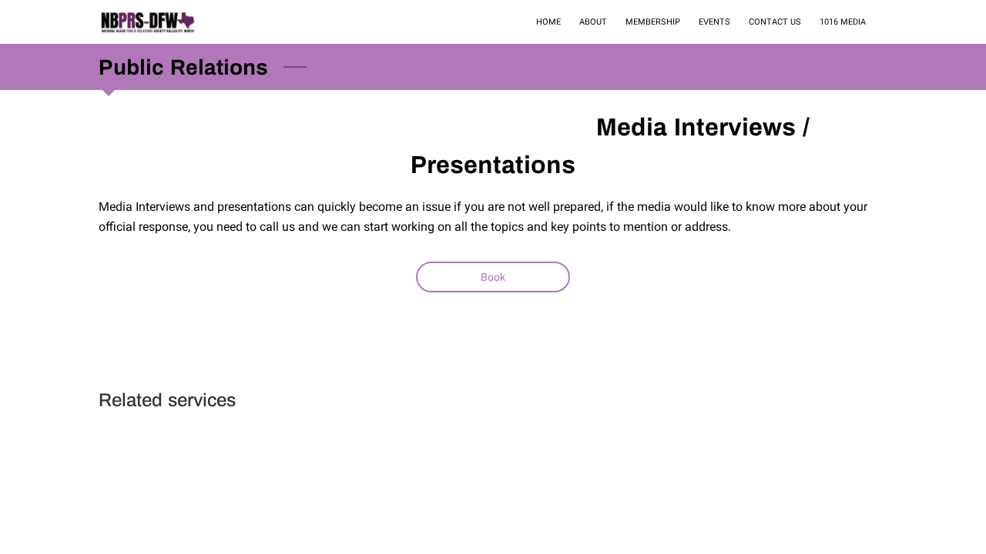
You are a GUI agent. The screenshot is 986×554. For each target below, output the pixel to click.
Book (493, 277)
